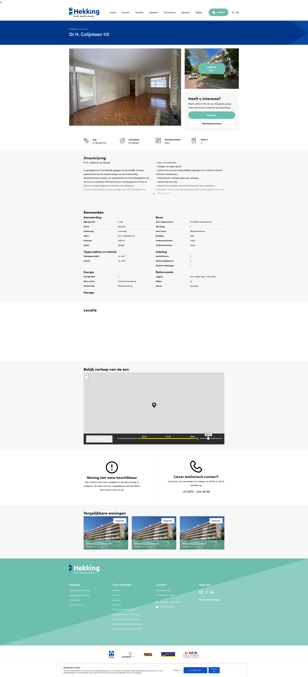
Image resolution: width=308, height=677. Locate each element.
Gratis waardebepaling (123, 609)
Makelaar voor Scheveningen (126, 628)
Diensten (153, 12)
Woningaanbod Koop (79, 590)
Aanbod (125, 12)
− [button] (86, 378)
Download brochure (211, 123)
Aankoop (116, 599)
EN (237, 12)
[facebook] (207, 591)
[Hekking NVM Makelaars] (84, 568)
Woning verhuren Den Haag (126, 614)
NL (233, 12)
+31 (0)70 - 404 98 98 (196, 491)
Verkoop (116, 590)
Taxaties (139, 12)
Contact (221, 12)
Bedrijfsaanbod (76, 604)
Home (113, 12)
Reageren (212, 115)
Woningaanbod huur (79, 595)
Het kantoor (170, 12)
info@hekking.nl (167, 606)
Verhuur (116, 595)
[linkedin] (211, 591)
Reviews (186, 12)
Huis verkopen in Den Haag (125, 619)
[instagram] (201, 591)
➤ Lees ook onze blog (209, 599)
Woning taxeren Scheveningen (127, 623)
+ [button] (86, 375)
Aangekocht (75, 599)
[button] (73, 87)
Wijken (199, 12)
